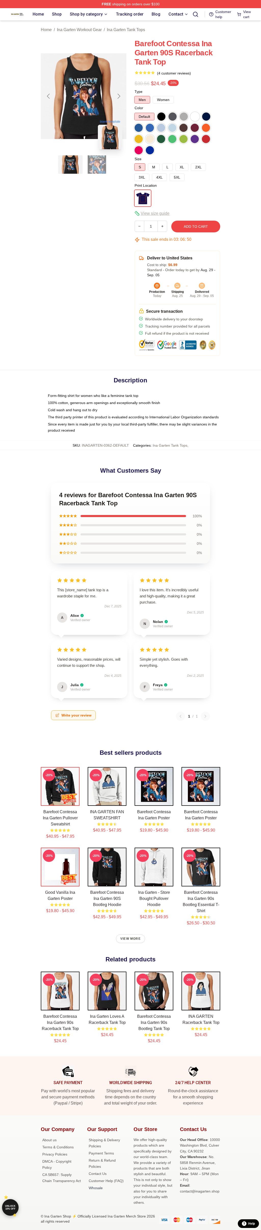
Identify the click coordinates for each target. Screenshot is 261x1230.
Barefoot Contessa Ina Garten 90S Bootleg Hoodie (107, 898)
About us (49, 1140)
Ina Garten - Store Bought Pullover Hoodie (154, 898)
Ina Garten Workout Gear (79, 30)
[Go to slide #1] (70, 164)
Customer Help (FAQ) (106, 1181)
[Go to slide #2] (97, 164)
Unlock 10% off (10, 1207)
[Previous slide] (48, 96)
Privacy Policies (54, 1154)
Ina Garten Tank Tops (126, 30)
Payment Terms (101, 1153)
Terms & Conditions (58, 1147)
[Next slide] (118, 96)
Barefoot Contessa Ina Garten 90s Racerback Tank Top (60, 1022)
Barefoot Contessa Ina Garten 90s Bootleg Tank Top (154, 1022)
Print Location (146, 185)
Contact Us (98, 1174)
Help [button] (251, 1223)
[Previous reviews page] (180, 716)
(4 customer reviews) (174, 73)
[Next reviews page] (205, 716)
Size (138, 159)
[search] (195, 14)
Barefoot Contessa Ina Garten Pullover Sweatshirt (60, 818)
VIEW (60, 801)
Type (138, 92)
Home (46, 30)
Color (139, 108)
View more (130, 938)
